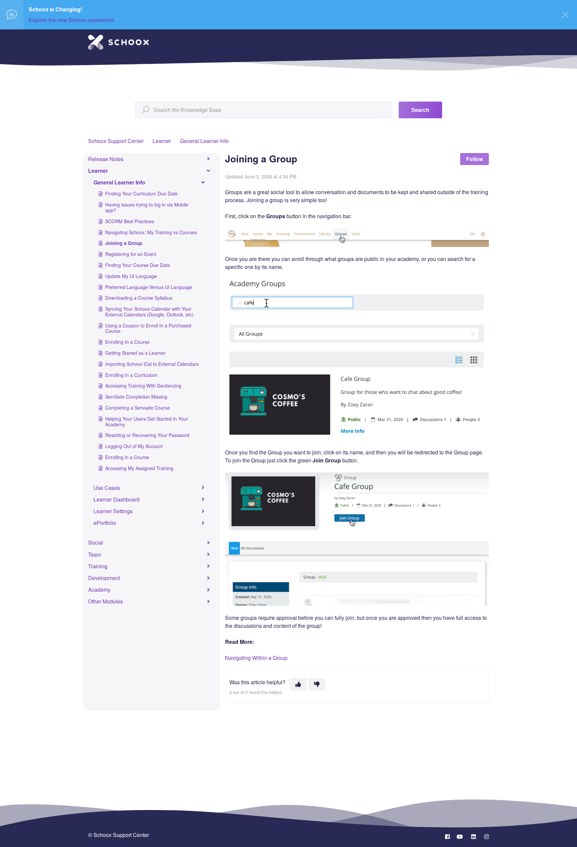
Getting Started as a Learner (135, 352)
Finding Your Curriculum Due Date (141, 193)
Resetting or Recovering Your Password (147, 435)
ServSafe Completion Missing (136, 396)
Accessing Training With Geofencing (143, 385)
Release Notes (106, 159)
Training (98, 566)
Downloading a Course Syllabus (138, 297)
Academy (99, 589)
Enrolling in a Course (127, 457)
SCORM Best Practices (129, 221)
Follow (474, 159)
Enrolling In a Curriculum (131, 375)
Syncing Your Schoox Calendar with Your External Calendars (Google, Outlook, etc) (149, 311)
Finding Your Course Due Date (137, 265)
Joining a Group (123, 243)
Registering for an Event (130, 254)
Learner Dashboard (116, 499)
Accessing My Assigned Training (139, 468)
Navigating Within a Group (256, 658)
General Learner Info (204, 141)
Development (104, 578)
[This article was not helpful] (317, 684)
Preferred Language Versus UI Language (148, 287)
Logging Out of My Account (134, 446)
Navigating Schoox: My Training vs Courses (151, 232)
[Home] (118, 42)
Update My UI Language (131, 276)
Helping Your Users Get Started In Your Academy (146, 421)
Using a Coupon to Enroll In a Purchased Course (148, 328)
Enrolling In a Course (127, 341)
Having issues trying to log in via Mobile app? (146, 207)
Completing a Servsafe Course (137, 407)
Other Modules (105, 601)
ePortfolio (104, 523)
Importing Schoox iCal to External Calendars (152, 364)
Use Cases (106, 487)
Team (94, 554)
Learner (162, 141)
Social (95, 542)
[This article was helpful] (298, 684)
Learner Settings (113, 511)
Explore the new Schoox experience (71, 20)
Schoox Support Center (116, 141)
